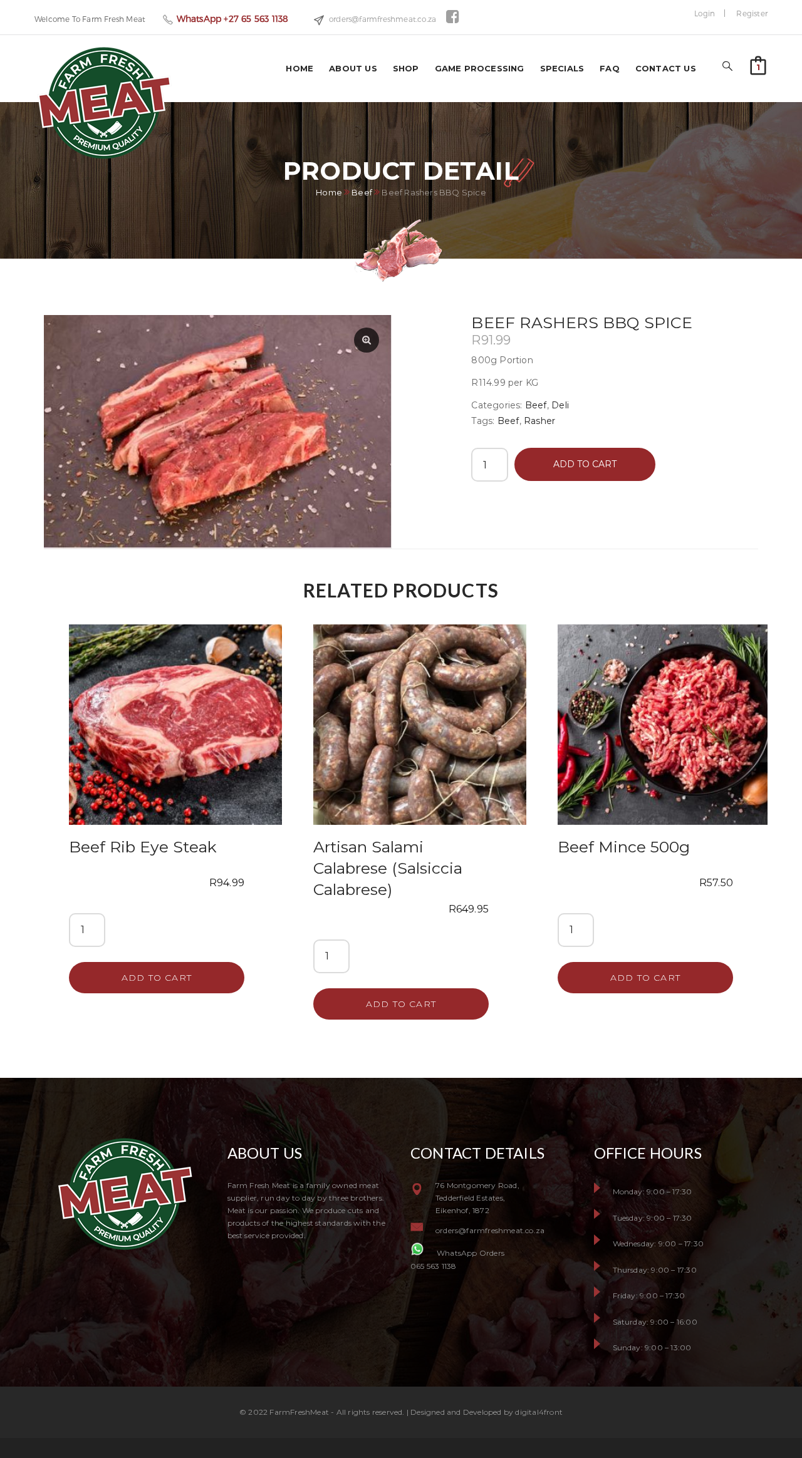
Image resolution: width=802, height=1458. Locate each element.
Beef (362, 193)
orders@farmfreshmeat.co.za (382, 18)
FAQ (610, 68)
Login (704, 13)
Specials (562, 68)
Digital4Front (539, 1412)
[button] (758, 64)
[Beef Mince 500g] (664, 718)
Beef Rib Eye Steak (143, 846)
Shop (406, 68)
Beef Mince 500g (624, 846)
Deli (560, 405)
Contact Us (665, 68)
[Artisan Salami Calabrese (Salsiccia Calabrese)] (419, 718)
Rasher (539, 421)
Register (752, 13)
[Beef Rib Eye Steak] (175, 718)
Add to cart (585, 464)
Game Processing (479, 68)
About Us (353, 68)
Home (299, 68)
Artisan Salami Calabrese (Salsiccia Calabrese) (387, 868)
